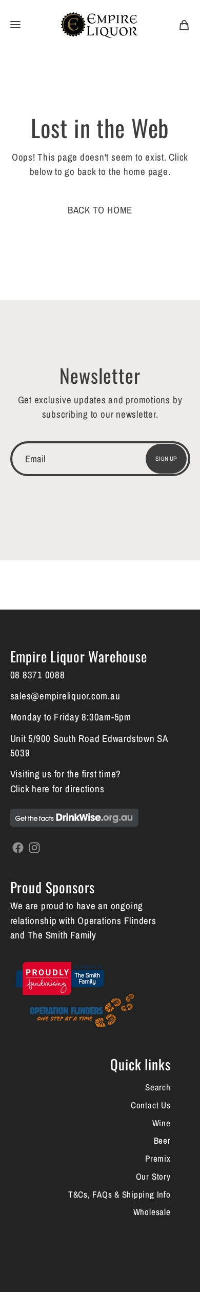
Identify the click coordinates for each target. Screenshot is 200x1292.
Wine (161, 1123)
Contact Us (151, 1105)
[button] (15, 24)
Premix (158, 1158)
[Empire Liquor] (99, 25)
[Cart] (184, 24)
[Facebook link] (18, 846)
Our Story (153, 1176)
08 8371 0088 (37, 674)
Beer (162, 1140)
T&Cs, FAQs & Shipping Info (119, 1194)
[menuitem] (184, 24)
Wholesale (152, 1212)
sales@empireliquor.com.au (65, 695)
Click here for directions (57, 788)
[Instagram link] (34, 846)
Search (158, 1087)
